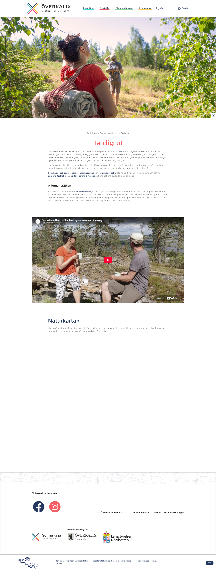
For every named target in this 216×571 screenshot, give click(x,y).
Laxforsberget (71, 173)
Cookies (156, 513)
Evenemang (145, 8)
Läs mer (59, 564)
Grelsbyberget (55, 173)
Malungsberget (106, 173)
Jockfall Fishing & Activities (83, 176)
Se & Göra (88, 8)
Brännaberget (87, 173)
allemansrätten (83, 192)
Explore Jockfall (56, 176)
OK (209, 563)
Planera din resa (124, 8)
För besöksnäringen (174, 513)
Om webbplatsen (140, 513)
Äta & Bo (104, 8)
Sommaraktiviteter (108, 133)
